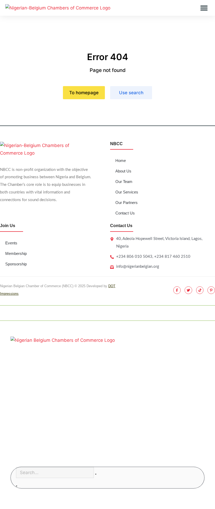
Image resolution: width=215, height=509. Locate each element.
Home (120, 160)
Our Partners (126, 202)
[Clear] (95, 474)
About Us (123, 171)
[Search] (16, 485)
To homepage (84, 92)
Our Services (126, 192)
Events (11, 243)
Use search (131, 92)
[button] (204, 8)
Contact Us (125, 213)
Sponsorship (16, 264)
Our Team (123, 181)
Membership (16, 253)
